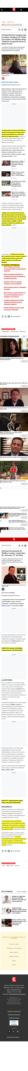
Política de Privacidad (14, 1014)
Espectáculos (6, 29)
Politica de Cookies (14, 1018)
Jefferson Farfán (14, 331)
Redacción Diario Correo (10, 82)
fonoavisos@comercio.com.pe (17, 994)
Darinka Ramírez (5, 331)
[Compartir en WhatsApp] (25, 30)
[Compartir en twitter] (22, 30)
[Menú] (2, 9)
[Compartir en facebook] (19, 30)
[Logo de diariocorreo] (14, 10)
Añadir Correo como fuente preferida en (12, 24)
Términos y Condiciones (14, 1011)
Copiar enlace (17, 316)
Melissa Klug (22, 331)
